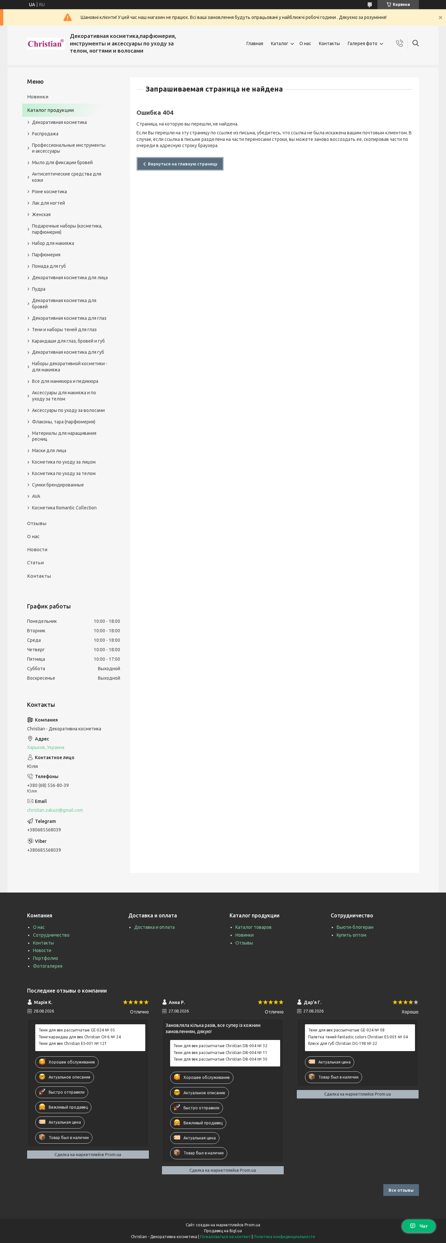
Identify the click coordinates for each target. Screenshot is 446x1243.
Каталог (279, 43)
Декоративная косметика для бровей (64, 303)
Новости (37, 549)
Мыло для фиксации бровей (62, 162)
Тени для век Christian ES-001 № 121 (73, 1043)
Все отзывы (401, 1190)
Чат (424, 1226)
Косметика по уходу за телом (64, 473)
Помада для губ (49, 266)
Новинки (37, 96)
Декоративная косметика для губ (68, 352)
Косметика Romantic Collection (64, 507)
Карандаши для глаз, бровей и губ (68, 341)
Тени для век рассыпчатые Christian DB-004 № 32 (220, 1046)
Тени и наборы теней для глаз (64, 329)
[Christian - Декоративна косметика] (46, 44)
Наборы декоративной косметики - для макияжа (69, 366)
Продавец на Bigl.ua (223, 1231)
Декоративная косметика (59, 122)
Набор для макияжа (53, 243)
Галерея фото (362, 43)
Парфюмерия (46, 254)
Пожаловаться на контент (225, 1236)
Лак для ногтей (48, 203)
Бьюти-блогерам (355, 927)
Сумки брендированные (58, 484)
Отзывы (36, 523)
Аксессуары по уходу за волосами (68, 410)
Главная (255, 43)
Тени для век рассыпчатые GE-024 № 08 (346, 1030)
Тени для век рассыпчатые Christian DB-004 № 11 (220, 1052)
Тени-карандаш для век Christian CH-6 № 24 (80, 1037)
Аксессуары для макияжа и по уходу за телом (64, 395)
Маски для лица (49, 450)
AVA (36, 496)
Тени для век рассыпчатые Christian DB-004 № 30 (220, 1059)
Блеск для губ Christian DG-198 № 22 (342, 1043)
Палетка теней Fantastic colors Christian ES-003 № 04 (358, 1037)
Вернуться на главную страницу (182, 164)
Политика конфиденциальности (284, 1236)
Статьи (35, 562)
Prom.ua (252, 1225)
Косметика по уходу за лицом (64, 462)
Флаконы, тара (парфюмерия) (63, 421)
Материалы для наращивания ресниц (64, 436)
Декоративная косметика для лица (70, 277)
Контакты (329, 43)
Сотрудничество (51, 935)
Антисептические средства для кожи (66, 177)
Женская (41, 214)
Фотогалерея (47, 966)
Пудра (38, 289)
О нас (305, 43)
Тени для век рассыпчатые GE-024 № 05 (77, 1030)
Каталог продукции (50, 110)
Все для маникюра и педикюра (65, 381)
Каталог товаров (253, 927)
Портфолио (45, 958)
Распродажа (45, 133)
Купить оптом (351, 935)
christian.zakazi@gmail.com (55, 810)
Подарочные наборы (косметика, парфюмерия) (67, 229)
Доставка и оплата (154, 927)
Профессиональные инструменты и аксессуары (68, 148)
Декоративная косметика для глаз (69, 318)
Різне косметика (49, 191)
